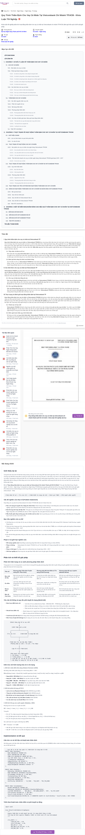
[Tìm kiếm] (67, 3)
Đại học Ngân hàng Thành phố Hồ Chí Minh (13, 31)
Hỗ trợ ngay (79, 3)
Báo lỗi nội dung (62, 323)
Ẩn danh (3, 36)
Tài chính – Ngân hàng (39, 31)
